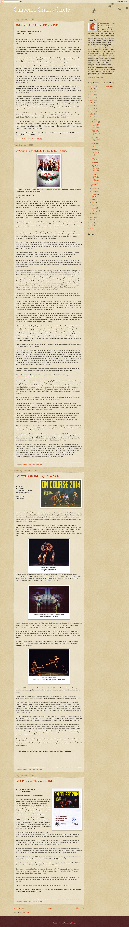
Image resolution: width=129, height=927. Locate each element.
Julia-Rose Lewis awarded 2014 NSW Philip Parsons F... (96, 176)
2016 (92, 114)
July (93, 197)
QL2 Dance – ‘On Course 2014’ (35, 781)
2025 (92, 89)
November (95, 184)
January (94, 213)
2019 (92, 105)
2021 (92, 100)
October (94, 188)
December (95, 122)
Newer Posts (19, 908)
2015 (92, 117)
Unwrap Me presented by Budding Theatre (41, 150)
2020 (92, 103)
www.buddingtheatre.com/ (52, 189)
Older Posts (79, 908)
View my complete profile (95, 77)
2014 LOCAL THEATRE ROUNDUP (39, 25)
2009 (92, 228)
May (93, 202)
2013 (92, 217)
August (94, 194)
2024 (92, 92)
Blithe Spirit (95, 162)
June (93, 199)
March (94, 208)
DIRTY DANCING (95, 159)
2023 (92, 94)
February (94, 211)
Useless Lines (108, 86)
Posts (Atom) (25, 912)
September (95, 191)
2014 (92, 119)
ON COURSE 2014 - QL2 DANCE (37, 476)
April (93, 205)
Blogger (73, 923)
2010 (92, 225)
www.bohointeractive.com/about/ (26, 377)
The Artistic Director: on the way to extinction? (96, 168)
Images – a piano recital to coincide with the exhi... (96, 152)
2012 (92, 220)
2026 (92, 86)
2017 (92, 111)
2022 (92, 97)
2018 (92, 108)
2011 (92, 222)
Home (49, 908)
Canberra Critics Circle (42, 9)
